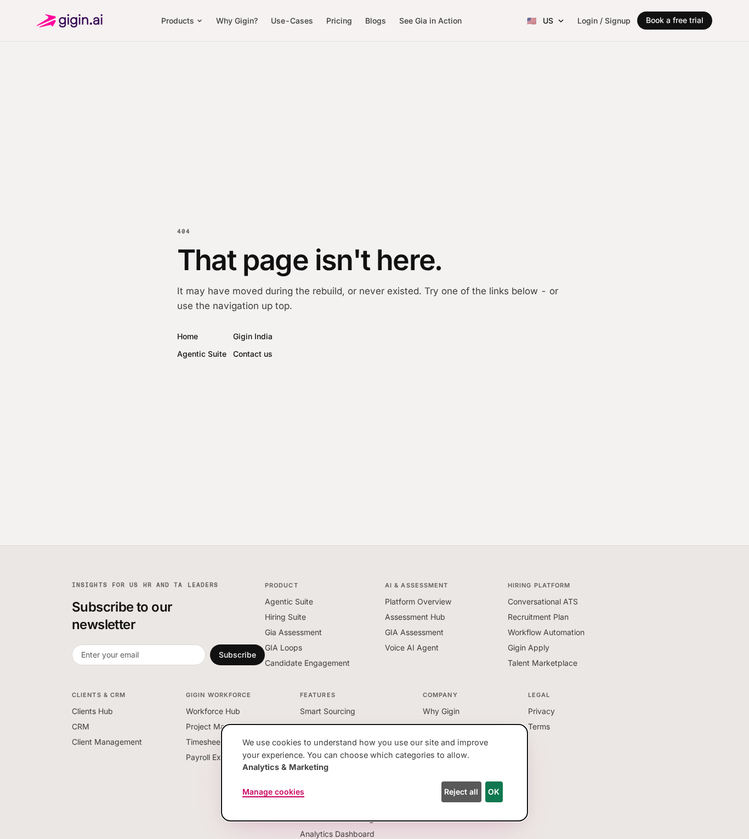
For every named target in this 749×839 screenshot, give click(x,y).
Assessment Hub (415, 616)
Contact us (253, 353)
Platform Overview (418, 601)
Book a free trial (674, 20)
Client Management (107, 741)
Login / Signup (604, 20)
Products (177, 20)
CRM (80, 726)
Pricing (339, 20)
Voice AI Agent (412, 647)
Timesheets (206, 741)
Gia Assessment (293, 632)
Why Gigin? (237, 20)
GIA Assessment (414, 632)
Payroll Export (211, 757)
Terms (539, 726)
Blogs (375, 20)
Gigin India (253, 336)
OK (494, 791)
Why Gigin (441, 711)
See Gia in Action (430, 20)
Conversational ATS (543, 601)
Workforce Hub (213, 711)
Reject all (461, 791)
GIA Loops (283, 647)
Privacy (541, 711)
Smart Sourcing (327, 711)
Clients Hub (92, 711)
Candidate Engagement (307, 662)
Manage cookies (273, 791)
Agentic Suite (201, 353)
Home (187, 336)
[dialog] (374, 772)
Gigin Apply (528, 647)
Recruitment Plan (538, 616)
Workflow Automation (546, 632)
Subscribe (237, 654)
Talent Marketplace (542, 662)
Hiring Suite (285, 616)
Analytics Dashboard (337, 833)
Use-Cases (292, 20)
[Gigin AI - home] (70, 20)
